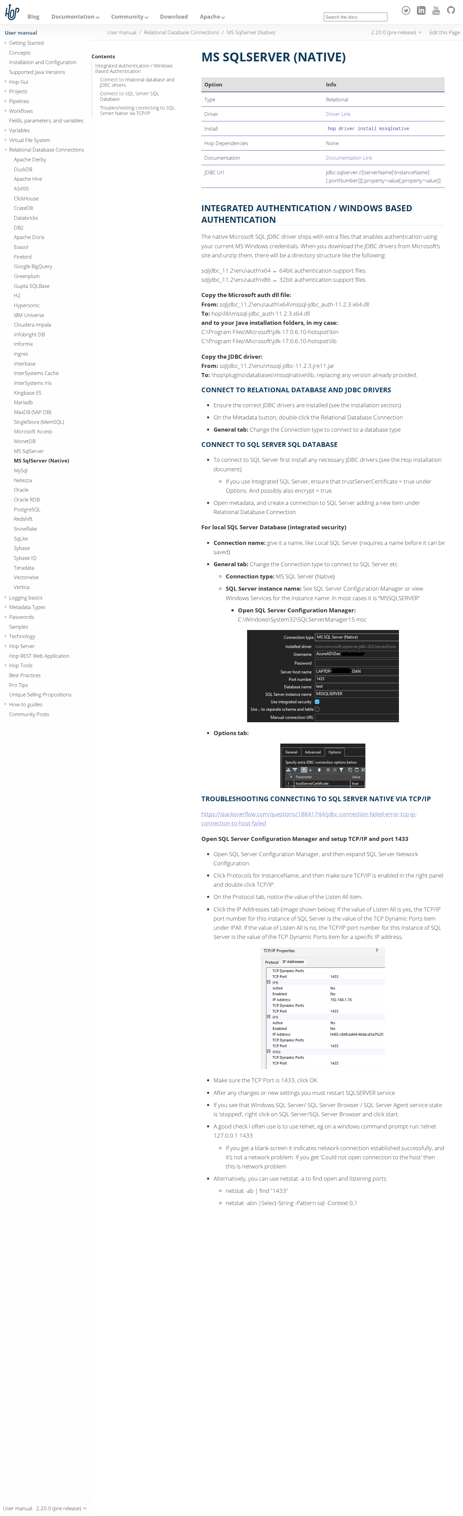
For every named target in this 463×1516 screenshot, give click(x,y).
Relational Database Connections (46, 150)
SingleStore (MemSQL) (39, 422)
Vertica (21, 587)
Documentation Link (349, 157)
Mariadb (23, 402)
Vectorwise (26, 577)
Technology (22, 636)
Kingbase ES (27, 392)
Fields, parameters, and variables (46, 120)
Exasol (21, 247)
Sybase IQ (25, 558)
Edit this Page (444, 32)
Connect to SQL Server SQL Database (129, 96)
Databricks (26, 217)
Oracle (21, 490)
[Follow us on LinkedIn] (422, 13)
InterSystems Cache (36, 373)
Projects (18, 91)
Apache (210, 16)
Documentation (73, 16)
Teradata (24, 567)
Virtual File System (29, 140)
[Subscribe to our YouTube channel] (437, 13)
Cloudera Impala (32, 324)
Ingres (21, 353)
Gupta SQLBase (31, 286)
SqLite (21, 538)
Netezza (23, 480)
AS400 (21, 188)
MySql (20, 470)
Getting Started (26, 42)
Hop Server (22, 646)
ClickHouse (26, 198)
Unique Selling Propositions (40, 694)
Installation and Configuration (43, 62)
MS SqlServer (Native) (41, 461)
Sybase (22, 548)
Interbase (25, 363)
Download (174, 16)
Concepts (20, 52)
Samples (18, 626)
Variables (19, 130)
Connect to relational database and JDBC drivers (137, 82)
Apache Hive (28, 179)
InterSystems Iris (33, 383)
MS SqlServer (29, 451)
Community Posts (29, 714)
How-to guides (25, 704)
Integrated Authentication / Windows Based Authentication (134, 68)
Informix (23, 344)
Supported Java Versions (37, 72)
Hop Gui (18, 81)
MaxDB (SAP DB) (32, 412)
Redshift (23, 519)
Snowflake (25, 528)
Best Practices (25, 675)
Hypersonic (27, 305)
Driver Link (338, 114)
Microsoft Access (33, 431)
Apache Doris (29, 237)
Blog (33, 16)
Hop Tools (21, 665)
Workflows (21, 111)
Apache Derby (30, 159)
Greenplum (27, 276)
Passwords (21, 617)
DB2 (19, 227)
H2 (17, 295)
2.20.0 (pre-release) (393, 32)
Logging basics (25, 597)
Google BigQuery (33, 266)
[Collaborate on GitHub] (452, 13)
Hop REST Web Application (39, 655)
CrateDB (23, 208)
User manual (21, 32)
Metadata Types (27, 607)
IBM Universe (29, 315)
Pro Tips (18, 685)
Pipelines (19, 101)
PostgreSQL (27, 509)
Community (127, 16)
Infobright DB (29, 334)
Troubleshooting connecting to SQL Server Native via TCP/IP (137, 110)
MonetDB (25, 441)
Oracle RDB (27, 499)
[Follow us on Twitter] (407, 13)
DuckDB (23, 169)
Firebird (23, 256)
